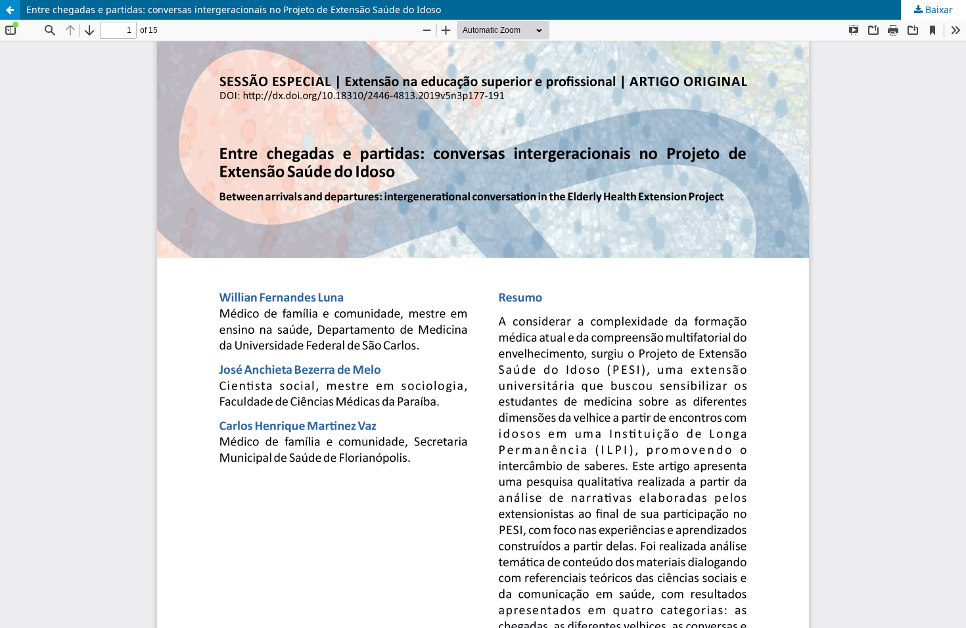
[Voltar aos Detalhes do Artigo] (10, 10)
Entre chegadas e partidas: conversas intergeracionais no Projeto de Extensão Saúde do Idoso (233, 9)
